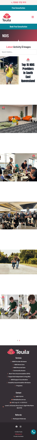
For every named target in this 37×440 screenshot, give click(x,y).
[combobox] (18, 52)
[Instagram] (20, 426)
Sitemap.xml (18, 434)
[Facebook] (16, 426)
